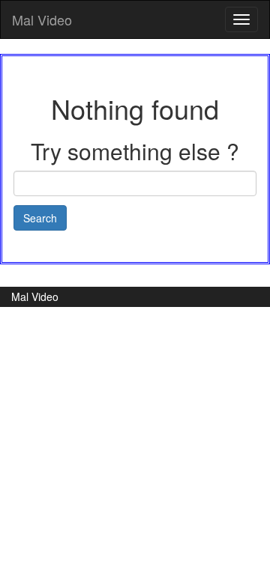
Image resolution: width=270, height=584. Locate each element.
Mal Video (42, 19)
